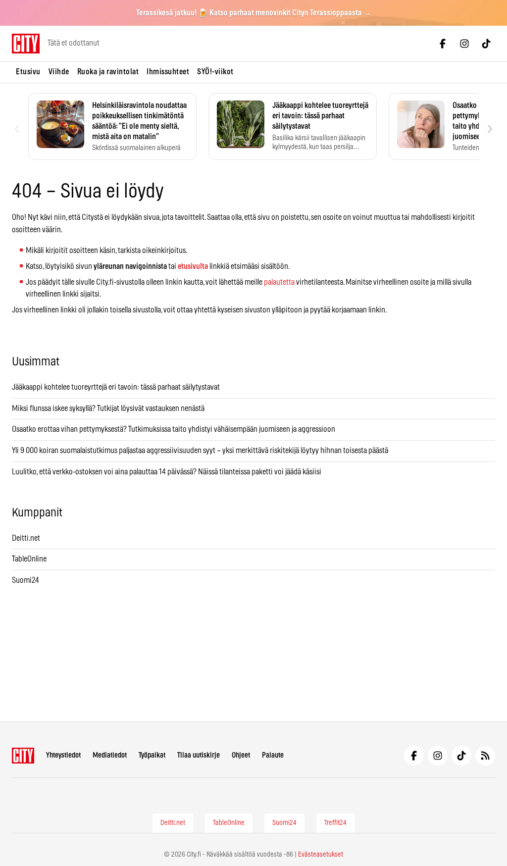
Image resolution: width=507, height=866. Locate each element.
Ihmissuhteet (168, 72)
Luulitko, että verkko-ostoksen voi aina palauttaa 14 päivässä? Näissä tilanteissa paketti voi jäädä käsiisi (166, 472)
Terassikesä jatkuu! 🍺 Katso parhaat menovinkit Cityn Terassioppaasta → (253, 13)
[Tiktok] (486, 43)
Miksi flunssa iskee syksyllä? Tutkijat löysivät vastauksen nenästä (108, 408)
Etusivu (28, 72)
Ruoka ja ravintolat (108, 72)
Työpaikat (152, 755)
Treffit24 (335, 822)
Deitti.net (26, 538)
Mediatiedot (110, 755)
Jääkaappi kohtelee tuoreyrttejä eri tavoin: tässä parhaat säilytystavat (116, 387)
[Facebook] (443, 43)
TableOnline (29, 559)
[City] (23, 756)
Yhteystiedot (63, 755)
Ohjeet (241, 755)
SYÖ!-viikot (215, 72)
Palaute (273, 755)
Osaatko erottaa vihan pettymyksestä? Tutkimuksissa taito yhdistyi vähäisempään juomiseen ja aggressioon (173, 429)
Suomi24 (25, 580)
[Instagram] (464, 43)
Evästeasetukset (320, 854)
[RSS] (485, 755)
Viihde (59, 72)
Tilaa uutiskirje (198, 755)
